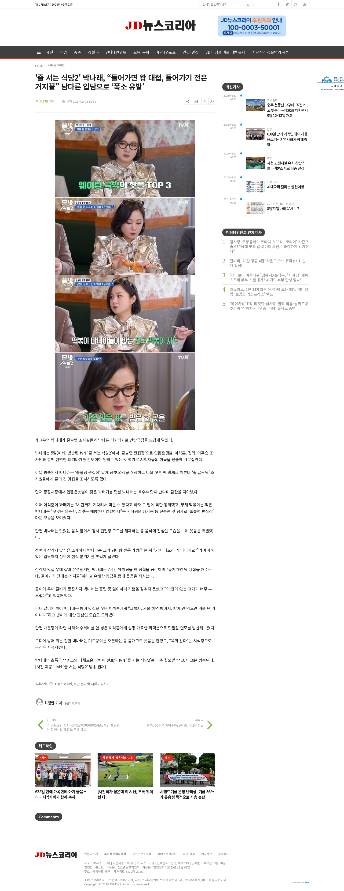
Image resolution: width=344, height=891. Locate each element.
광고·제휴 (189, 854)
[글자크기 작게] (205, 101)
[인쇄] (196, 101)
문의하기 (223, 854)
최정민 (44, 101)
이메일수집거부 (167, 854)
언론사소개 (91, 854)
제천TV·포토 (166, 52)
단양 (63, 52)
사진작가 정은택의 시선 (270, 52)
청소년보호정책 (141, 854)
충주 (77, 52)
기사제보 (206, 854)
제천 (49, 52)
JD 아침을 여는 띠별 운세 (225, 52)
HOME (39, 65)
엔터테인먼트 (116, 52)
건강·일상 (191, 52)
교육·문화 (141, 52)
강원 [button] (92, 52)
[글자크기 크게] (211, 101)
